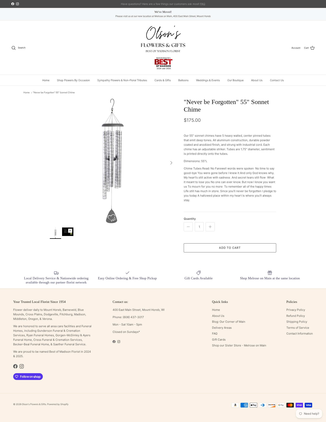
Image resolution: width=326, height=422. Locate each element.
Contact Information (299, 333)
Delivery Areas (222, 327)
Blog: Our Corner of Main (228, 321)
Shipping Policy (296, 321)
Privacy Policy (295, 310)
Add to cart (230, 248)
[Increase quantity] (210, 226)
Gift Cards (219, 339)
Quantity (190, 219)
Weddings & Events (208, 80)
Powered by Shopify (57, 404)
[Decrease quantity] (188, 226)
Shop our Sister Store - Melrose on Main (239, 345)
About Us (256, 80)
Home (45, 80)
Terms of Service (297, 327)
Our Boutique (235, 80)
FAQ (214, 333)
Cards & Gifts (163, 80)
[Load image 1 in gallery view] (112, 161)
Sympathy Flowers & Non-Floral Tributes (122, 80)
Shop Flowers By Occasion (73, 80)
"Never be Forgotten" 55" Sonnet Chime (54, 92)
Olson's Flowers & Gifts (34, 404)
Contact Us (277, 80)
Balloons (183, 80)
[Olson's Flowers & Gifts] (163, 48)
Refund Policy (295, 316)
